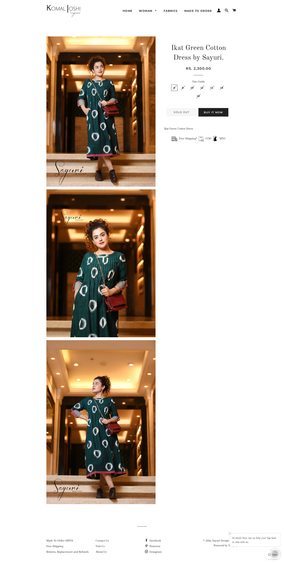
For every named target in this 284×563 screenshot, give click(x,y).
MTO (222, 138)
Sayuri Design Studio (225, 540)
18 (198, 96)
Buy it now (213, 112)
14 (212, 87)
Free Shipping (54, 546)
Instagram (155, 552)
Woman (146, 11)
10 (192, 87)
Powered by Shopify (226, 545)
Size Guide (198, 81)
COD (208, 138)
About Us (101, 552)
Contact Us (102, 540)
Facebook (155, 540)
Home (128, 11)
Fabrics (171, 11)
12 (202, 87)
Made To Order (198, 11)
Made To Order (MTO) (59, 540)
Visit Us (100, 546)
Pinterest (154, 546)
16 (221, 87)
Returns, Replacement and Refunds (67, 552)
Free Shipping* (188, 138)
